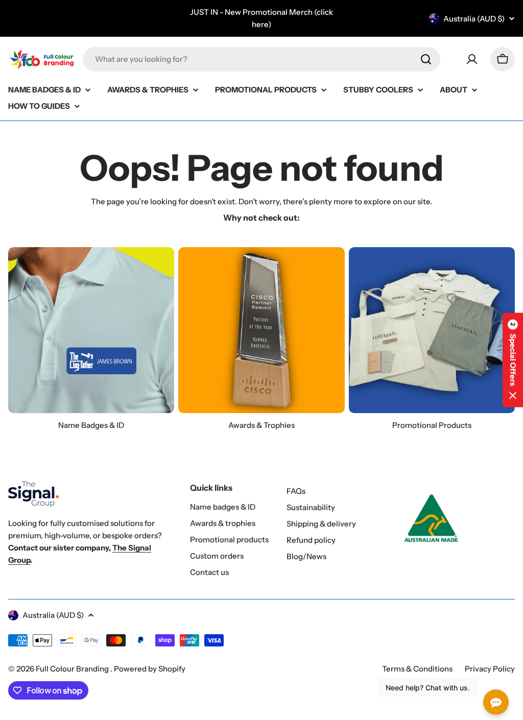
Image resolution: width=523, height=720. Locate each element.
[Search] (426, 59)
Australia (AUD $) (474, 18)
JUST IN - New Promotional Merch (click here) (261, 18)
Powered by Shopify (149, 669)
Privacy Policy (490, 669)
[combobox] (261, 59)
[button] (513, 360)
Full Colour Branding (73, 669)
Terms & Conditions (417, 669)
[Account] (472, 59)
